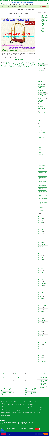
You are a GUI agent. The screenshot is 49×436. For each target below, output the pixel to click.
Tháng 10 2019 (40, 344)
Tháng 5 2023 (40, 272)
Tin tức (32, 0)
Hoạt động (27, 6)
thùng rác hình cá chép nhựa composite (22, 407)
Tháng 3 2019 (40, 357)
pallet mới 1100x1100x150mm (41, 139)
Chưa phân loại (40, 61)
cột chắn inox (7, 401)
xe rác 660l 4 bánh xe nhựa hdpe (42, 205)
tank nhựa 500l (38, 404)
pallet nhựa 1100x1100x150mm (24, 403)
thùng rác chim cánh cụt (4, 407)
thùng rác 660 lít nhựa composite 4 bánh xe (42, 183)
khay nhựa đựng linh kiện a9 (34, 401)
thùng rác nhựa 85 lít (4, 409)
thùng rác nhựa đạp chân (35, 409)
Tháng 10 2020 (40, 322)
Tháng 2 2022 (40, 300)
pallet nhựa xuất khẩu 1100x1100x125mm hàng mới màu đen (22, 404)
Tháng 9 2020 (40, 324)
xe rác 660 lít (38, 412)
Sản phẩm (7, 6)
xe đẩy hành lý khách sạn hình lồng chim (16, 64)
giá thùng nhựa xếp (41, 130)
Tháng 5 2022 (40, 294)
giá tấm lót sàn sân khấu (26, 401)
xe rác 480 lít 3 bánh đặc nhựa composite (43, 203)
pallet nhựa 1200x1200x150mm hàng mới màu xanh (37, 403)
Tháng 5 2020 (40, 331)
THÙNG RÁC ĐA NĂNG (42, 65)
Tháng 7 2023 (40, 268)
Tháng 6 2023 (40, 270)
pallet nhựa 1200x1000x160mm (41, 150)
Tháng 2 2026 (40, 220)
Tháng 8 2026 (40, 216)
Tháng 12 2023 (40, 259)
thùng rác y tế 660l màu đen (42, 188)
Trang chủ (3, 6)
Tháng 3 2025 (40, 240)
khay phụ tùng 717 (3, 403)
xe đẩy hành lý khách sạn (8, 63)
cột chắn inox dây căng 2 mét (42, 127)
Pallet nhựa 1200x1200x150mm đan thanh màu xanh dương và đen (44, 52)
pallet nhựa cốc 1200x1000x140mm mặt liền (43, 155)
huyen (23, 16)
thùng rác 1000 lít (42, 406)
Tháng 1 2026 (40, 222)
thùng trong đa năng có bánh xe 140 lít (43, 192)
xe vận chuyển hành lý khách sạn (21, 66)
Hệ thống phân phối (27, 0)
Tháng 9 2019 (40, 346)
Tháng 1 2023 (40, 279)
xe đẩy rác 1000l (41, 210)
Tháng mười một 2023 (42, 261)
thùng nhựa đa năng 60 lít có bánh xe (42, 175)
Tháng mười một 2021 (42, 305)
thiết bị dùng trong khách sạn (30, 66)
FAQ (37, 0)
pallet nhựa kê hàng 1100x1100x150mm (41, 160)
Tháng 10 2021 (40, 307)
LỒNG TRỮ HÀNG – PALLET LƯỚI (41, 101)
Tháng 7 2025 (40, 233)
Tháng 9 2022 (40, 287)
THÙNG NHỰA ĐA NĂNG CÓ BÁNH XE (42, 95)
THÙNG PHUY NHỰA (42, 117)
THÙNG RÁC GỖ (41, 59)
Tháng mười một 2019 (42, 342)
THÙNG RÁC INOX (41, 92)
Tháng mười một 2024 (42, 244)
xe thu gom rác (43, 412)
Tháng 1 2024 (40, 257)
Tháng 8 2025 (40, 231)
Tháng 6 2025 (40, 235)
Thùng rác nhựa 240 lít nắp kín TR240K (43, 24)
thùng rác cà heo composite (42, 185)
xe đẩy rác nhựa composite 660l (5, 415)
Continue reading (18, 59)
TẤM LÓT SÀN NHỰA (42, 98)
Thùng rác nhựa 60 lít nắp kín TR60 (44, 31)
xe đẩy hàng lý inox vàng (23, 63)
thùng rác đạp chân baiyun (34, 410)
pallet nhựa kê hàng (41, 158)
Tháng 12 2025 (40, 224)
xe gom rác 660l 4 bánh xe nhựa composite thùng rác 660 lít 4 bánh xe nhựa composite (12, 412)
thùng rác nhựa (40, 407)
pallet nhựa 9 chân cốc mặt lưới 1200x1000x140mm (43, 142)
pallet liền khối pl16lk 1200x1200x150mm (13, 403)
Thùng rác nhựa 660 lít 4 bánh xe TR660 (44, 20)
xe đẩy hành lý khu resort (6, 66)
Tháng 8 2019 (40, 348)
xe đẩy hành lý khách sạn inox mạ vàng (9, 65)
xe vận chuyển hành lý (27, 65)
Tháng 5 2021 (40, 311)
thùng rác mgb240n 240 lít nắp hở (32, 407)
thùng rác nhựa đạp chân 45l (43, 409)
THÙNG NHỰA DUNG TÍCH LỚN (42, 81)
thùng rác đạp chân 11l (27, 410)
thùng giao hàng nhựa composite (5, 406)
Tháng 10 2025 (40, 227)
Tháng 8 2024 (40, 246)
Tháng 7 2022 (40, 290)
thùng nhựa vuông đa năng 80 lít (43, 173)
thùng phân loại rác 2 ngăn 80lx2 (42, 178)
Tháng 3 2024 (40, 255)
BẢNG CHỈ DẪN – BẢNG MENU (42, 77)
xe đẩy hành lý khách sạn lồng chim (19, 65)
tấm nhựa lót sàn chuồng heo (42, 198)
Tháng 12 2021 (40, 303)
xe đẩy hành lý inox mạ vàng (6, 64)
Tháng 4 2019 (40, 355)
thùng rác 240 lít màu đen (14, 406)
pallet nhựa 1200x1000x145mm (41, 147)
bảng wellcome (3, 401)
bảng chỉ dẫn (40, 126)
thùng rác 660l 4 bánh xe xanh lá (34, 406)
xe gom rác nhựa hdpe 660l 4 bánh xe (42, 200)
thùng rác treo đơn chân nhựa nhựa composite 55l (7, 410)
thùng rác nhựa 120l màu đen (19, 409)
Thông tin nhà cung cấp (18, 6)
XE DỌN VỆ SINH (41, 63)
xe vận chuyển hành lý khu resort (16, 62)
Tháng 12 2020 (40, 318)
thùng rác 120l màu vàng (42, 181)
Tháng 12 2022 (40, 281)
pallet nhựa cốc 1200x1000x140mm (41, 152)
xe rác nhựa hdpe (41, 207)
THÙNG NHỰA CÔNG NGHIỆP (42, 113)
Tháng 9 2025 (40, 229)
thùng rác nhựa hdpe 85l (27, 409)
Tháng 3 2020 (40, 335)
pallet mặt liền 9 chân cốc (42, 132)
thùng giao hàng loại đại (44, 404)
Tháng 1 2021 (40, 316)
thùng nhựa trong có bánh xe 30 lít (43, 170)
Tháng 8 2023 (40, 266)
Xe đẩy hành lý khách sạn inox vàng (18, 13)
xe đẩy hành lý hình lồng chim (16, 63)
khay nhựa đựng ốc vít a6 (42, 401)
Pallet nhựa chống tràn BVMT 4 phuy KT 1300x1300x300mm (44, 47)
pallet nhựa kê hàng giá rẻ (4, 404)
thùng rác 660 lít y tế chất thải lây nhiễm (23, 406)
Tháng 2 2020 (40, 337)
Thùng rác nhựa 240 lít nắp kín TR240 (43, 43)
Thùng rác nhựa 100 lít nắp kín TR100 (43, 35)
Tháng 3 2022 (40, 298)
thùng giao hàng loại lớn (42, 168)
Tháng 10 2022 (40, 285)
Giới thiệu (22, 0)
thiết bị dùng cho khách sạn (13, 66)
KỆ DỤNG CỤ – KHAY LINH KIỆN (42, 109)
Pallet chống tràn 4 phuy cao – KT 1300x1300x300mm (44, 16)
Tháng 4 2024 (40, 253)
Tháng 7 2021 (40, 309)
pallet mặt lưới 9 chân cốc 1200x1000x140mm (42, 137)
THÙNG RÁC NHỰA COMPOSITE (41, 87)
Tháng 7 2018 (40, 363)
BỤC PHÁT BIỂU (41, 72)
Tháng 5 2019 (40, 353)
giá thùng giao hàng (41, 129)
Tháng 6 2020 (40, 329)
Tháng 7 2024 (40, 248)
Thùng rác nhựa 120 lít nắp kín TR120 (43, 39)
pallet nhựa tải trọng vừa (42, 165)
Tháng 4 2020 (40, 333)
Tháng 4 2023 (40, 274)
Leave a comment (33, 67)
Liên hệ (35, 0)
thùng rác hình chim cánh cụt (12, 407)
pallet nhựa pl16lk (11, 404)
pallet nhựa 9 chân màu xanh (42, 145)
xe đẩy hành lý (27, 62)
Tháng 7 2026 (40, 218)
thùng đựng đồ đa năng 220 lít (43, 195)
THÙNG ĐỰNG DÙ (41, 90)
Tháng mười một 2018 (42, 361)
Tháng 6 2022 (40, 292)
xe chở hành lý (23, 62)
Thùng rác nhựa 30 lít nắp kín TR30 (44, 28)
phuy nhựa (33, 404)
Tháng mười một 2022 (42, 283)
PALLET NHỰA (40, 104)
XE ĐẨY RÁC (40, 70)
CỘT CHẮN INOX (41, 68)
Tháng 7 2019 (40, 350)
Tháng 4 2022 (40, 296)
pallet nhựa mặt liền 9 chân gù (43, 162)
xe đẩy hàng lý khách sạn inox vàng (26, 64)
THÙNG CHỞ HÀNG (41, 106)
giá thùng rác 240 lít (13, 401)
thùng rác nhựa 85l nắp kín (11, 409)
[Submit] (47, 3)
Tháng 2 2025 (40, 242)
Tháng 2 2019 (40, 359)
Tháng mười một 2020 (42, 320)
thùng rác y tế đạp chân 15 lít (19, 410)
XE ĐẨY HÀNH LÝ (6, 62)
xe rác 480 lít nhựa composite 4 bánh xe (30, 412)
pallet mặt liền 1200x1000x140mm (41, 134)
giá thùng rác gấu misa (20, 401)
